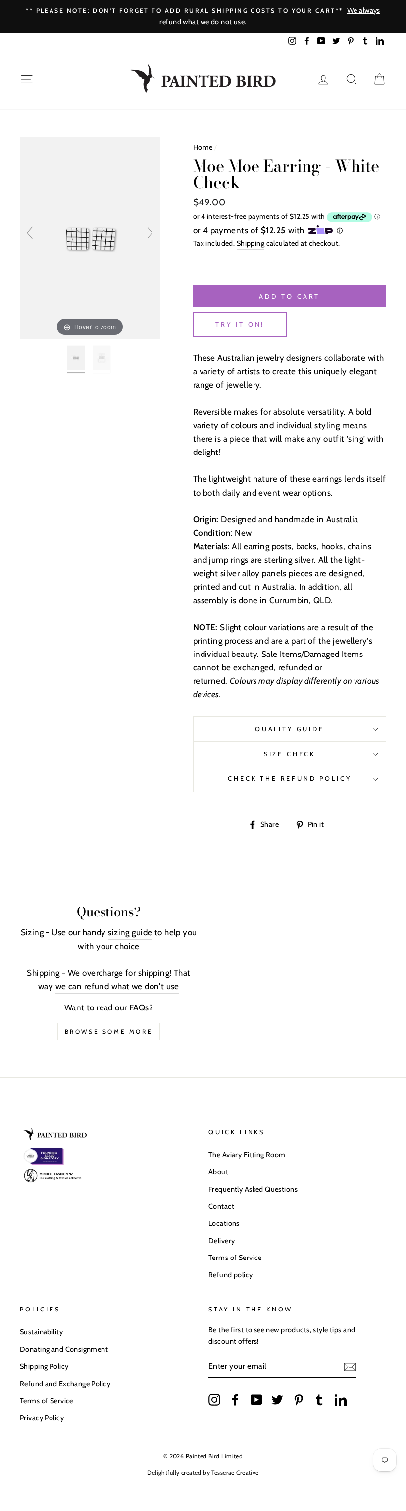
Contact (221, 1206)
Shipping (250, 243)
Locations (224, 1223)
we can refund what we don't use (117, 986)
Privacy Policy (42, 1417)
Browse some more (109, 1031)
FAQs (139, 1007)
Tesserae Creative (234, 1472)
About (218, 1171)
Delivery (221, 1240)
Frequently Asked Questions (253, 1189)
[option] (203, 16)
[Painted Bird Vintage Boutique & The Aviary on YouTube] (256, 1399)
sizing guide (130, 932)
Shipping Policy (44, 1366)
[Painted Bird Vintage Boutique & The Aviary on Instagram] (214, 1399)
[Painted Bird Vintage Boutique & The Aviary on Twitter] (277, 1399)
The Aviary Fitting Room (247, 1154)
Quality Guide (289, 729)
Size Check (289, 753)
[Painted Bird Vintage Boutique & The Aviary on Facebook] (235, 1399)
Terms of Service (235, 1257)
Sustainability (41, 1331)
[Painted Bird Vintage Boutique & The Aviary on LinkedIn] (341, 1399)
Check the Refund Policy (289, 778)
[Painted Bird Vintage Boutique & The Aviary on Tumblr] (319, 1399)
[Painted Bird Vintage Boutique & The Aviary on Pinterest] (298, 1399)
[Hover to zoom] (90, 237)
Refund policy (230, 1274)
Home (203, 147)
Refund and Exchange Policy (65, 1383)
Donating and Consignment (64, 1349)
